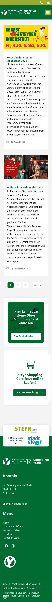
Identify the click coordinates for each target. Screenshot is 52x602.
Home (6, 522)
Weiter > (38, 285)
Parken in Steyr (11, 537)
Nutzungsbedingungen (15, 592)
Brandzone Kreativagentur (28, 588)
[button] (48, 12)
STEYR (8, 534)
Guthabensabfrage (13, 526)
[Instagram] (13, 546)
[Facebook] (6, 546)
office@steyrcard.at (16, 503)
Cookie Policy (24, 595)
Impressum (33, 592)
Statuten (36, 595)
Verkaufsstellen (11, 530)
